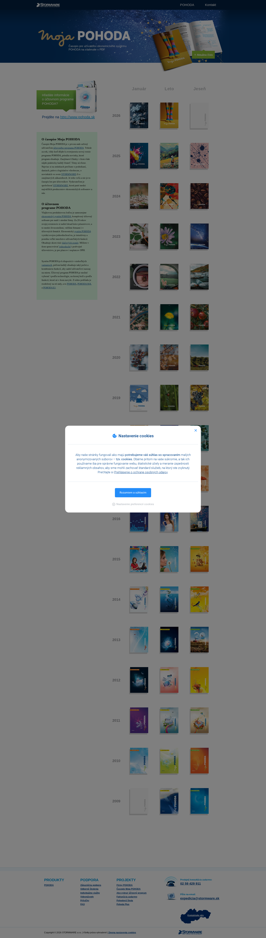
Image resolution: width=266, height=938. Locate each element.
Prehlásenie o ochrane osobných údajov (141, 472)
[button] (133, 504)
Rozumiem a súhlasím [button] (133, 492)
